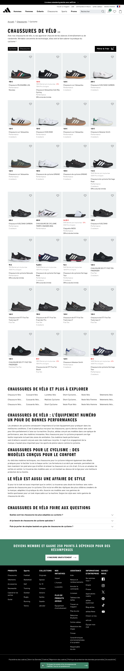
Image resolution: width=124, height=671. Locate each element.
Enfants (40, 12)
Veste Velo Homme (89, 405)
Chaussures (52, 12)
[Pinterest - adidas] (108, 599)
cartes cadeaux (97, 6)
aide (72, 6)
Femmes (29, 12)
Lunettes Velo (50, 395)
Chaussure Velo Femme (14, 400)
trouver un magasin (63, 6)
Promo (74, 12)
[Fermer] (42, 665)
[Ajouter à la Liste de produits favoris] (30, 57)
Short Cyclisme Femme (69, 395)
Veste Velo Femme (89, 400)
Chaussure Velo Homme (14, 405)
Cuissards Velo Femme (32, 400)
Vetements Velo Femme (106, 400)
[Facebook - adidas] (108, 579)
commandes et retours (83, 6)
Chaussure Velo (14, 395)
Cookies (45, 660)
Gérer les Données (34, 660)
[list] (51, 49)
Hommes (17, 12)
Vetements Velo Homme (106, 405)
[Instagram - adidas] (108, 586)
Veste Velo (85, 395)
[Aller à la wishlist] (114, 11)
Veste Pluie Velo (69, 405)
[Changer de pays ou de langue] (118, 7)
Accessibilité (110, 660)
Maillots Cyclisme (52, 400)
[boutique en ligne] (7, 10)
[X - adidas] (108, 592)
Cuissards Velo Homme (32, 405)
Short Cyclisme (51, 405)
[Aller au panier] (120, 11)
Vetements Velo (106, 395)
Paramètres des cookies (18, 660)
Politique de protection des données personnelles (86, 660)
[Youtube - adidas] (108, 612)
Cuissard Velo (32, 395)
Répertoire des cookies (57, 660)
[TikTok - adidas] (108, 605)
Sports (64, 12)
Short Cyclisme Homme (69, 400)
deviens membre (109, 6)
